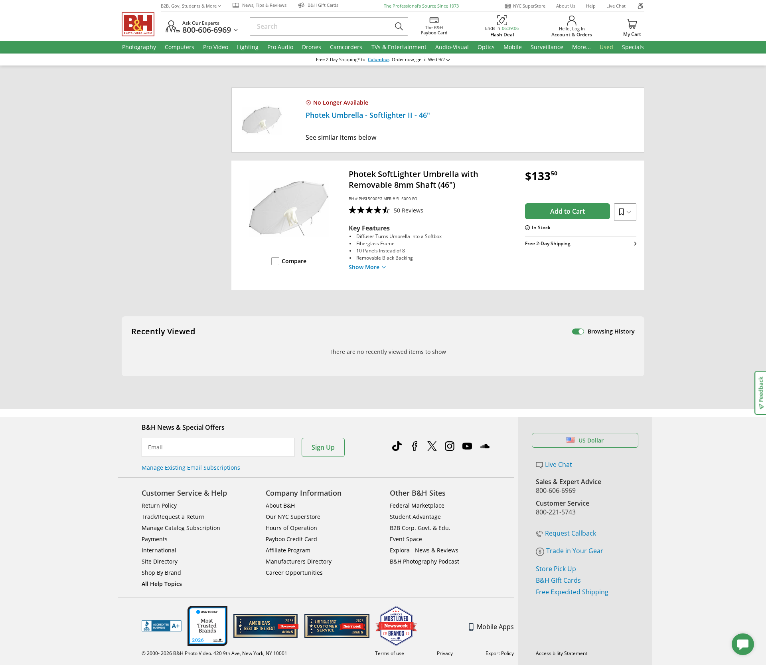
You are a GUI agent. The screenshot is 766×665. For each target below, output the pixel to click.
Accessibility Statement (561, 653)
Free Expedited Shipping (572, 592)
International (159, 550)
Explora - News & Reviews (424, 550)
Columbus (378, 59)
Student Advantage (415, 516)
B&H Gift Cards (558, 580)
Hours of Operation (291, 528)
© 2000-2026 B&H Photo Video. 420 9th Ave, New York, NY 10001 (214, 653)
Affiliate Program (288, 550)
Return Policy (159, 505)
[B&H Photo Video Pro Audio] (141, 24)
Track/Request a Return (173, 516)
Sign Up (323, 447)
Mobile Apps (495, 626)
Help (591, 6)
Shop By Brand (161, 572)
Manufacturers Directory (299, 561)
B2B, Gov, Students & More (189, 6)
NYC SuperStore (529, 6)
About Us (565, 6)
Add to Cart (567, 211)
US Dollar (591, 440)
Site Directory (160, 561)
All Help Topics (162, 584)
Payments (155, 539)
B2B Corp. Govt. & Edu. (420, 528)
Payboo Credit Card (291, 539)
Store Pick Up (556, 568)
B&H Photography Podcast (424, 561)
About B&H (280, 505)
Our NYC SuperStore (293, 516)
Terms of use (389, 653)
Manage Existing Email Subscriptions (191, 467)
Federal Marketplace (417, 505)
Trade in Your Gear (574, 550)
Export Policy (500, 653)
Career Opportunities (294, 572)
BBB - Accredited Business (162, 626)
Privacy (445, 653)
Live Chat (616, 6)
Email (155, 447)
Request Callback (570, 533)
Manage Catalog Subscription (181, 528)
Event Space (406, 539)
